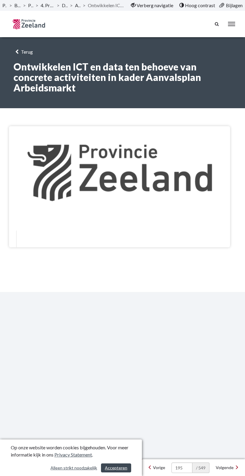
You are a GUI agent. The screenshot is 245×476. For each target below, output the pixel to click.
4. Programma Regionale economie (47, 5)
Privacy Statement (73, 454)
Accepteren (116, 467)
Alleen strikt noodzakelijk (73, 467)
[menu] (231, 24)
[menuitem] (152, 5)
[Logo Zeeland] (28, 24)
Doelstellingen (65, 5)
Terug (26, 52)
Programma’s (30, 5)
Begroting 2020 (17, 5)
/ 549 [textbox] (201, 467)
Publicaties (4, 5)
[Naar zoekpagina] (217, 24)
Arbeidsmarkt (78, 5)
